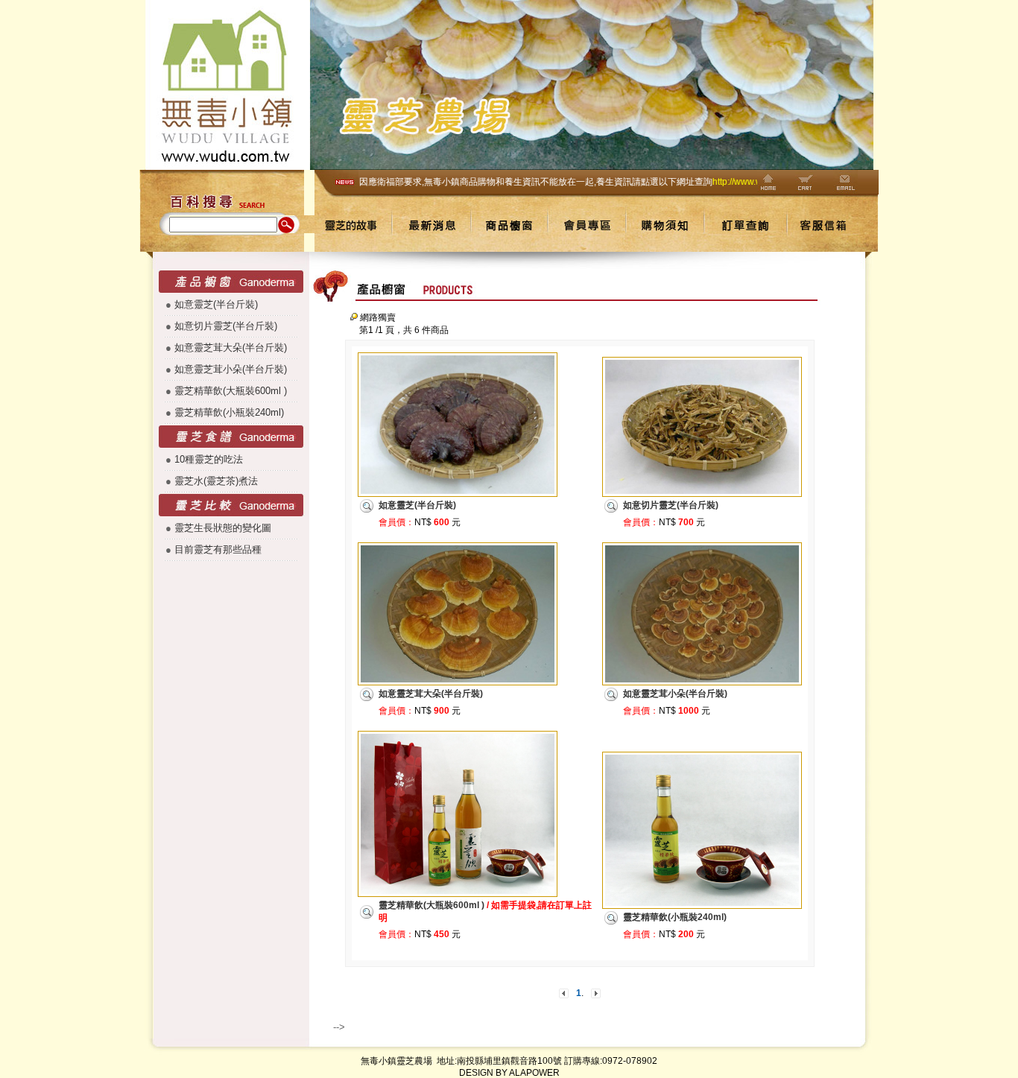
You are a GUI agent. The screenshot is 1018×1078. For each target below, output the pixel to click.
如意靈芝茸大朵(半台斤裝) (230, 347)
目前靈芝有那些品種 (218, 549)
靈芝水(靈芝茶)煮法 (216, 480)
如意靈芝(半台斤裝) (216, 304)
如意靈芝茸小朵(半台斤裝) (230, 369)
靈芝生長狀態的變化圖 (222, 527)
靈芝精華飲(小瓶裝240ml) (229, 412)
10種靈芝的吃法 (208, 459)
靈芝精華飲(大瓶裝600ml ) (230, 390)
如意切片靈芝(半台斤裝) (225, 326)
